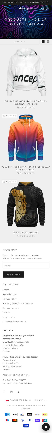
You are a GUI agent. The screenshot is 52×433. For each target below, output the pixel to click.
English (39, 400)
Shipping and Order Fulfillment (18, 303)
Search (6, 289)
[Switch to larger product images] (43, 42)
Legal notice (9, 317)
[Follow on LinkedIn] (18, 392)
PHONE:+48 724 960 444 (16, 375)
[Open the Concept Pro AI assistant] (46, 427)
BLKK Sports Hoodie (26, 233)
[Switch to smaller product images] (48, 42)
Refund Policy (9, 294)
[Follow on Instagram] (11, 392)
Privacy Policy (10, 299)
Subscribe (13, 274)
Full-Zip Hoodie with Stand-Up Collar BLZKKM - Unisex (26, 168)
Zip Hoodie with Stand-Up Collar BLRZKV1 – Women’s (26, 102)
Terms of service (11, 308)
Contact (7, 312)
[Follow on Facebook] (4, 392)
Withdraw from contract (14, 321)
